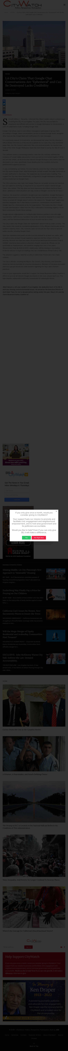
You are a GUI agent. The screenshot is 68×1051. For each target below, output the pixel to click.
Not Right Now (39, 538)
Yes (26, 538)
